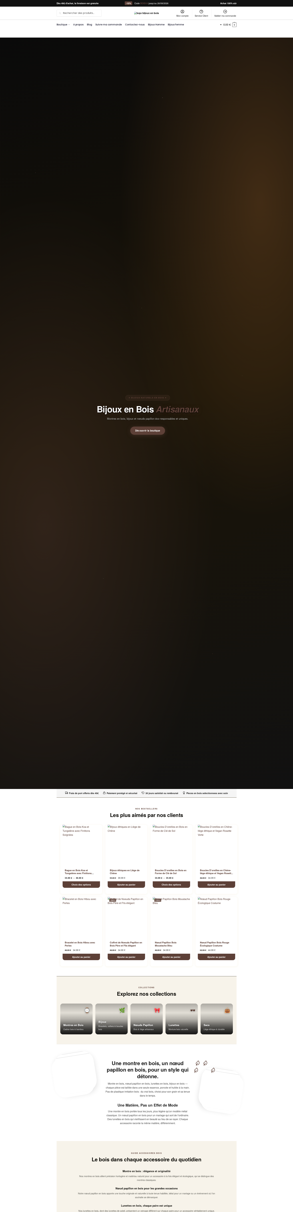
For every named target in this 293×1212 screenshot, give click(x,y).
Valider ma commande (225, 15)
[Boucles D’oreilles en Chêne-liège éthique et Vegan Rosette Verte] (216, 845)
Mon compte (182, 15)
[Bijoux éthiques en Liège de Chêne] (126, 845)
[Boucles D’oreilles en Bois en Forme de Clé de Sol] (171, 845)
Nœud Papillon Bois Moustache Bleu (165, 944)
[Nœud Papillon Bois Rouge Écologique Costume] (216, 917)
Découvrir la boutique (147, 430)
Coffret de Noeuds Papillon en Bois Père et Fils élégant (126, 944)
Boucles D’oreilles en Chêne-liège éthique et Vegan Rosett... (216, 872)
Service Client (201, 15)
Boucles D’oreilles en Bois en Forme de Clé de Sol (170, 872)
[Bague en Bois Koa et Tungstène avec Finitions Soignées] (81, 845)
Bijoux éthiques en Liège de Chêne (125, 872)
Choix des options (81, 884)
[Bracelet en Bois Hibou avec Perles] (81, 917)
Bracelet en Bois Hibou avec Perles (80, 944)
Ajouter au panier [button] (126, 884)
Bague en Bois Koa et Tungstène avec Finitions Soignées (78, 873)
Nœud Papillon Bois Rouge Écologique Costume (214, 944)
